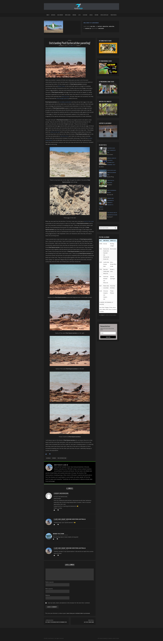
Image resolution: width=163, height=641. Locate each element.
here (102, 315)
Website (48, 595)
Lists (79, 15)
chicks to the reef (55, 132)
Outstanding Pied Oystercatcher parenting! (69, 43)
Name (50, 582)
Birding (74, 15)
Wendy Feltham (58, 533)
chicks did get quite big (62, 98)
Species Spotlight (104, 15)
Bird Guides (67, 15)
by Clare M (71, 45)
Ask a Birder (60, 15)
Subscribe (108, 337)
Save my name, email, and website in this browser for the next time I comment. (69, 603)
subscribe (111, 26)
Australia (48, 458)
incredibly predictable (65, 102)
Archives (53, 15)
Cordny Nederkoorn (61, 493)
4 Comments (78, 45)
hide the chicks (64, 136)
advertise (105, 26)
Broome (54, 458)
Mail (49, 588)
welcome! (101, 28)
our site (92, 26)
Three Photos (114, 15)
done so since (65, 96)
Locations (85, 15)
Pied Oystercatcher (62, 458)
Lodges (91, 15)
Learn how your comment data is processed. (78, 613)
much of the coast (89, 221)
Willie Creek (61, 86)
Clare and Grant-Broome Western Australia (70, 519)
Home (48, 15)
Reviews (96, 15)
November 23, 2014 (63, 45)
